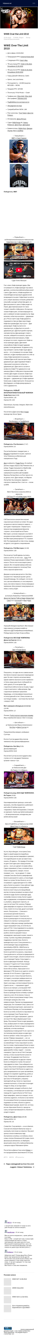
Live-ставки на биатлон (22, 1331)
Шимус (28, 1150)
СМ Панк (10, 496)
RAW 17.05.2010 (26, 64)
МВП (13, 138)
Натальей (18, 600)
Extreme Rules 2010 (27, 57)
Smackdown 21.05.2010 (15, 66)
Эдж (13, 649)
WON (12, 1157)
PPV (6, 1157)
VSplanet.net (7, 3)
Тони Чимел (23, 113)
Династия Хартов (10, 598)
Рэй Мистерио (22, 496)
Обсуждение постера (14, 106)
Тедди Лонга (20, 463)
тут (13, 1334)
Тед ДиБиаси (24, 421)
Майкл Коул (22, 128)
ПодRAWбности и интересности (18, 102)
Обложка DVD (22, 98)
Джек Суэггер (21, 727)
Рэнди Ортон (21, 649)
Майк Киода (16, 122)
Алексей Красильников (11, 39)
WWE (17, 37)
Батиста (25, 826)
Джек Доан (26, 125)
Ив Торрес (14, 770)
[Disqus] (19, 1193)
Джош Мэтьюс (21, 119)
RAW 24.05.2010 (26, 70)
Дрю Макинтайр (24, 242)
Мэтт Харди (25, 412)
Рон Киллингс (13, 421)
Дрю (5, 463)
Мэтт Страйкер (18, 130)
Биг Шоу (12, 727)
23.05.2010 (7, 37)
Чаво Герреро (21, 138)
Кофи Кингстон (12, 242)
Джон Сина (14, 826)
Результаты (20, 1157)
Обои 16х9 (20, 96)
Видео (21, 37)
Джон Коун (18, 125)
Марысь (24, 770)
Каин (26, 557)
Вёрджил (7, 454)
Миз (25, 600)
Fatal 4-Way (24, 60)
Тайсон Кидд (20, 598)
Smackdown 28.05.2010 (15, 72)
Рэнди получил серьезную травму (21, 715)
